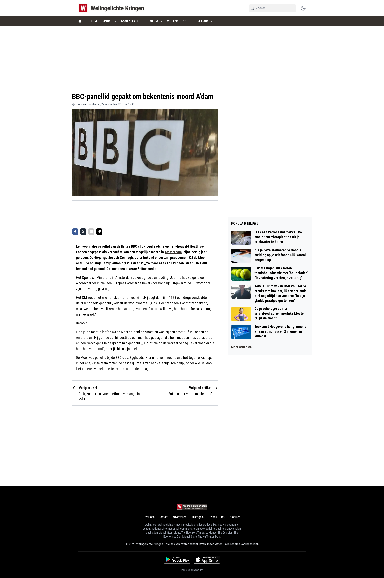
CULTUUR (201, 21)
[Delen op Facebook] (75, 231)
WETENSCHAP (176, 21)
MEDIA (154, 21)
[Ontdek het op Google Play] (177, 560)
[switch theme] (303, 8)
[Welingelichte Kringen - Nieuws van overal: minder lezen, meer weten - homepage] (112, 8)
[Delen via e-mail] (91, 231)
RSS (223, 517)
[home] (80, 21)
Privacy (212, 517)
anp (85, 104)
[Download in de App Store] (206, 560)
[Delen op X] (83, 231)
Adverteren (179, 517)
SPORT (107, 21)
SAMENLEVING (130, 21)
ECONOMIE (92, 21)
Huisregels (197, 517)
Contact (163, 517)
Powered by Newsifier (192, 570)
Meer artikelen (241, 347)
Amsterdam (173, 252)
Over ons (149, 517)
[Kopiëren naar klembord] (99, 231)
